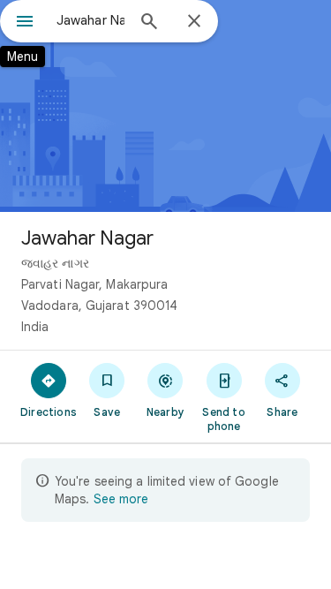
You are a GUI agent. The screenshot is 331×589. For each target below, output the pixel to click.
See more (121, 499)
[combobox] (90, 20)
